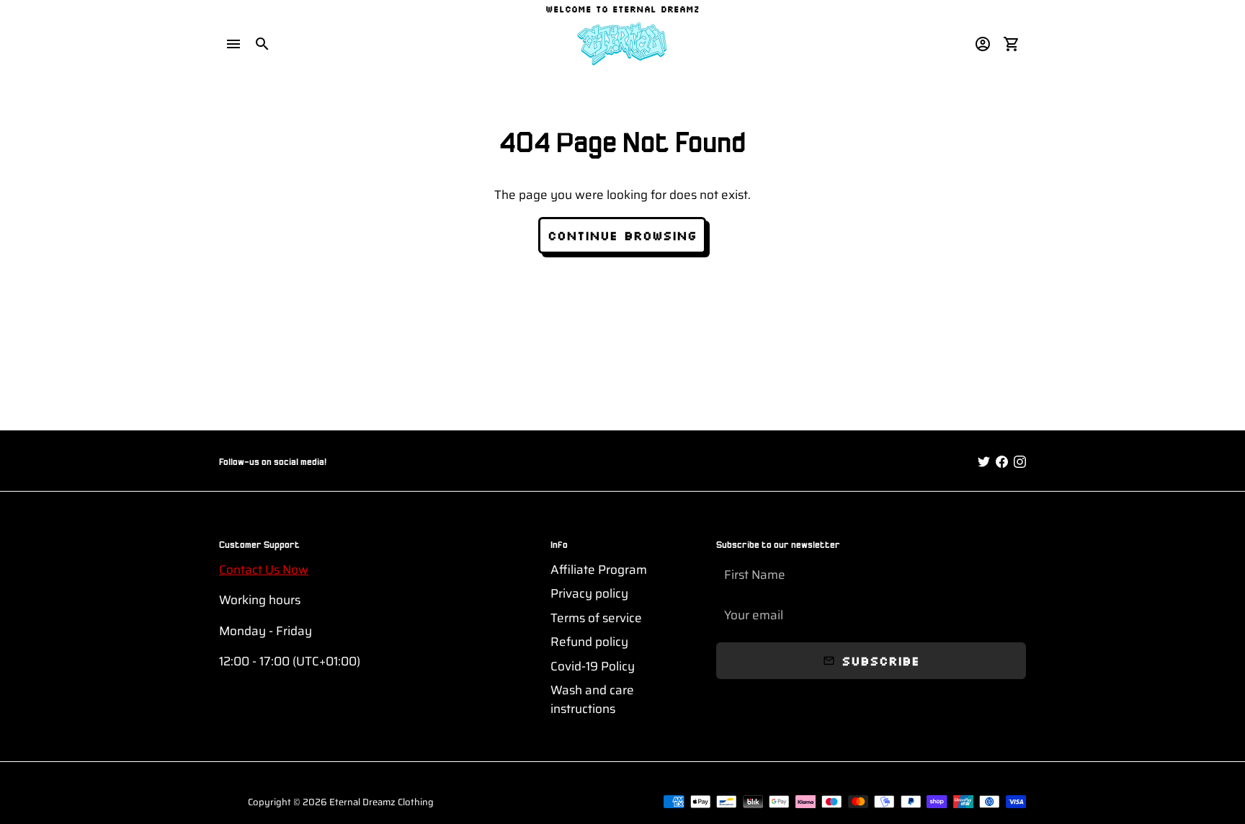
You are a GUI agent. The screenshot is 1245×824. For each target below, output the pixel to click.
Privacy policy (589, 594)
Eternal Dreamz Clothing (381, 802)
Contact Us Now (263, 569)
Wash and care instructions (592, 699)
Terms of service (596, 618)
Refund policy (589, 642)
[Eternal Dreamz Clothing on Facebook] (1002, 462)
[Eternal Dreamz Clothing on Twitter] (984, 462)
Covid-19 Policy (592, 666)
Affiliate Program (598, 570)
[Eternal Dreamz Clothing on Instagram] (1020, 462)
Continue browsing (622, 235)
